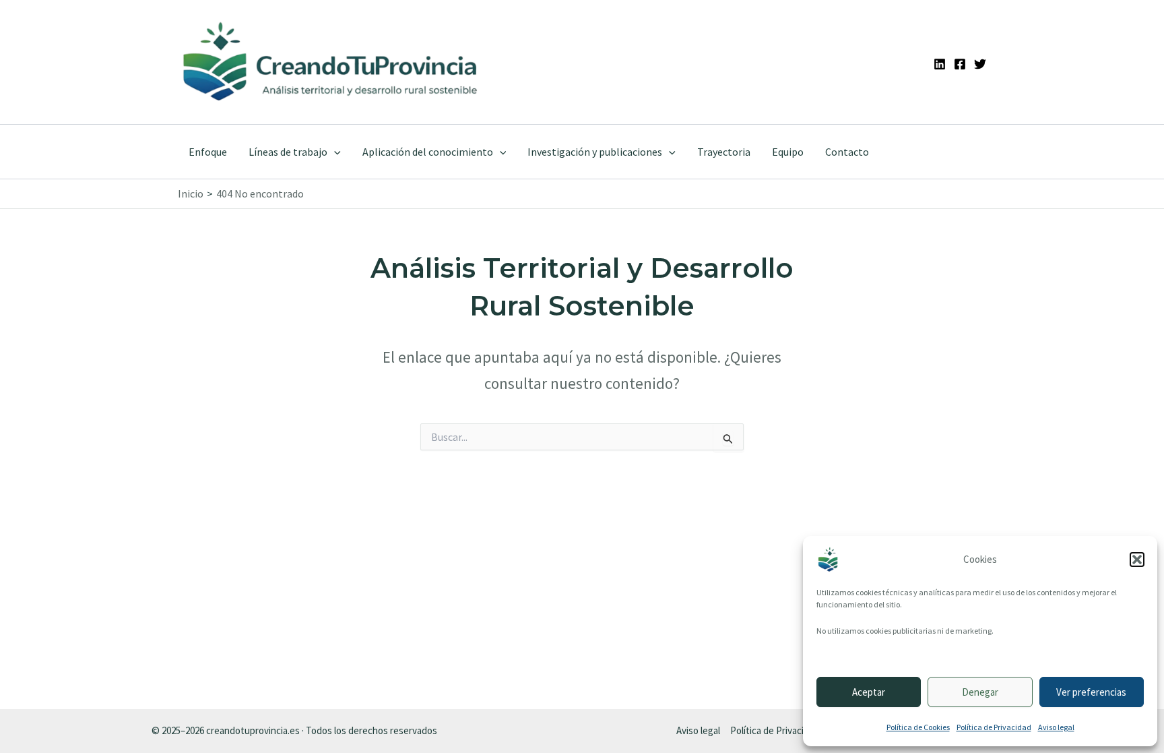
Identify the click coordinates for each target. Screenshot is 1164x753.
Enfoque (208, 151)
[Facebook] (960, 64)
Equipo (788, 151)
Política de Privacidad (994, 727)
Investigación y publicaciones (594, 151)
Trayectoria (723, 151)
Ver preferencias (1091, 692)
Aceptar (868, 692)
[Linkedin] (940, 64)
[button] (1137, 559)
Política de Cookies (918, 727)
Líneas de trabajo (288, 151)
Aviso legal (1056, 727)
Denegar (980, 692)
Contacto (847, 151)
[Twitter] (980, 64)
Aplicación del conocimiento (427, 151)
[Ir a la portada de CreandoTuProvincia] (331, 62)
